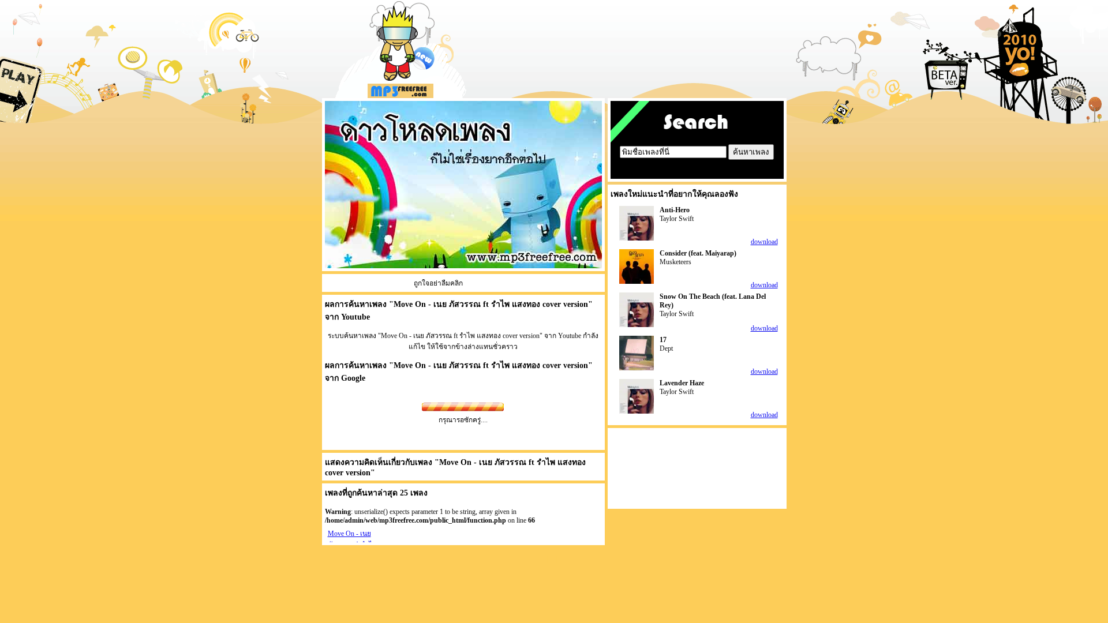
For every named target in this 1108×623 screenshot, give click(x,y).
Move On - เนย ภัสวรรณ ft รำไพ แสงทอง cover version (491, 365)
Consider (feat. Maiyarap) (698, 253)
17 (663, 340)
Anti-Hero (675, 210)
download (764, 242)
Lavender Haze (682, 383)
